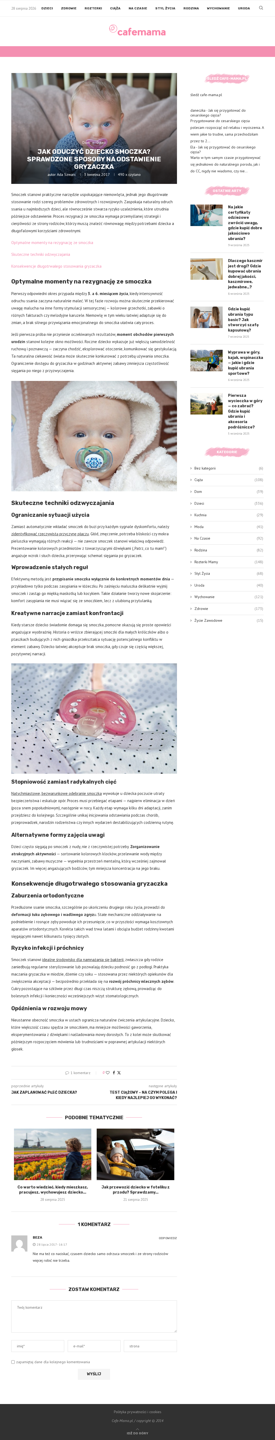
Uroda (244, 8)
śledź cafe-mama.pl (206, 94)
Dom (228, 491)
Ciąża (115, 8)
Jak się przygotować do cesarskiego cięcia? (218, 113)
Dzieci (47, 8)
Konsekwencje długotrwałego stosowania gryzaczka (56, 266)
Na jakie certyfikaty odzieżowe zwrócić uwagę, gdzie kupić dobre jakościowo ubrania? (245, 223)
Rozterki (93, 8)
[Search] (261, 8)
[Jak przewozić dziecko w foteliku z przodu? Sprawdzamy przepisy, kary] (135, 1154)
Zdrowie (69, 8)
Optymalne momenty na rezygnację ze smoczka (52, 242)
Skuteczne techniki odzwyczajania (40, 254)
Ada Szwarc (66, 174)
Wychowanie (218, 8)
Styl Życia (165, 8)
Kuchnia (228, 514)
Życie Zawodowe (228, 620)
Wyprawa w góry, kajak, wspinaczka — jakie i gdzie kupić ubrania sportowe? (245, 363)
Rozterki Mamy (228, 561)
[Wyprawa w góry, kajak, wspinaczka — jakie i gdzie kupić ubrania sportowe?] (206, 360)
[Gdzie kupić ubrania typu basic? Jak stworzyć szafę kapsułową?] (206, 317)
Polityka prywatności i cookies (137, 1411)
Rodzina (191, 8)
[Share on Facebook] (114, 1072)
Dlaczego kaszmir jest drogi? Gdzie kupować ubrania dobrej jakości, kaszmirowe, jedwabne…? (245, 274)
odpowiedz (168, 1238)
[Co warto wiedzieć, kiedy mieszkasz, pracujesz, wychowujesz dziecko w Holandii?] (52, 1154)
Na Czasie (138, 8)
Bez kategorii (228, 468)
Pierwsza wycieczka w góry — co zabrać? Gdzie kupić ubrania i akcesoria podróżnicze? (245, 411)
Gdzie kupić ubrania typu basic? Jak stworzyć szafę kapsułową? (243, 319)
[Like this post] (108, 1072)
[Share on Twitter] (119, 1072)
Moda (228, 526)
